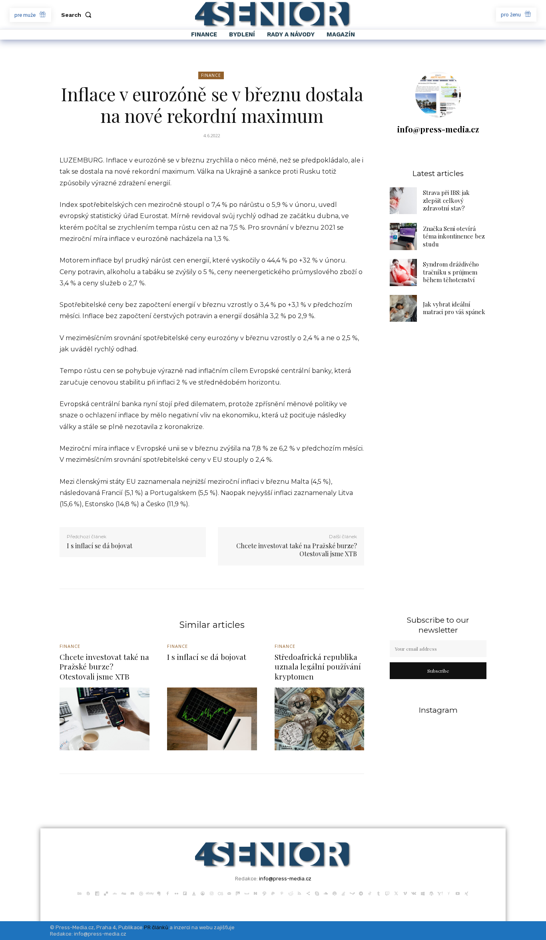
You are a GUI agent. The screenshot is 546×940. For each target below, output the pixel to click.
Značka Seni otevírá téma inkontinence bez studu (454, 236)
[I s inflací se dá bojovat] (212, 718)
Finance (211, 75)
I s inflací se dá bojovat (99, 545)
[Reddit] (291, 893)
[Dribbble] (141, 893)
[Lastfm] (220, 893)
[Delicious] (106, 893)
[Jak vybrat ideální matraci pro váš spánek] (403, 308)
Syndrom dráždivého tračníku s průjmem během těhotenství (451, 272)
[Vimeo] (405, 893)
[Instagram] (211, 893)
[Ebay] (150, 893)
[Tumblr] (379, 893)
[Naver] (255, 893)
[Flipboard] (185, 893)
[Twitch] (387, 893)
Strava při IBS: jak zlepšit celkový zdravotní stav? (446, 200)
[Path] (264, 893)
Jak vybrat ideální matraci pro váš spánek (454, 308)
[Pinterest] (282, 893)
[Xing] (466, 893)
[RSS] (299, 893)
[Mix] (238, 893)
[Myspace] (247, 893)
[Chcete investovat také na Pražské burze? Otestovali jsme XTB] (104, 718)
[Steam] (352, 893)
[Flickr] (176, 893)
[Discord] (132, 893)
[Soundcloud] (326, 893)
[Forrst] (194, 893)
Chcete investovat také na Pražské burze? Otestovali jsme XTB (296, 549)
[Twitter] (396, 893)
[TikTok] (370, 893)
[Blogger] (88, 893)
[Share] (308, 893)
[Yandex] (449, 893)
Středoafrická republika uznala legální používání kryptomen (318, 666)
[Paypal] (273, 893)
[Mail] (229, 893)
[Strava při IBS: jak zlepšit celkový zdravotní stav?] (403, 200)
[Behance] (80, 893)
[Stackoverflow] (343, 893)
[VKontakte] (414, 893)
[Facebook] (167, 893)
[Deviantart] (115, 893)
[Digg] (124, 893)
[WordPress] (431, 893)
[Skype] (317, 893)
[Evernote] (159, 893)
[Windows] (422, 893)
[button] (78, 14)
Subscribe (438, 670)
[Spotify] (335, 893)
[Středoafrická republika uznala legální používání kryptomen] (320, 718)
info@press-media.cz (438, 129)
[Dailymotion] (97, 893)
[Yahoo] (440, 893)
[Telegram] (361, 893)
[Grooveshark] (203, 893)
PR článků (156, 927)
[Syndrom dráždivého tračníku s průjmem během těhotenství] (403, 272)
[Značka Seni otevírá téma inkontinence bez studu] (403, 236)
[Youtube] (458, 893)
